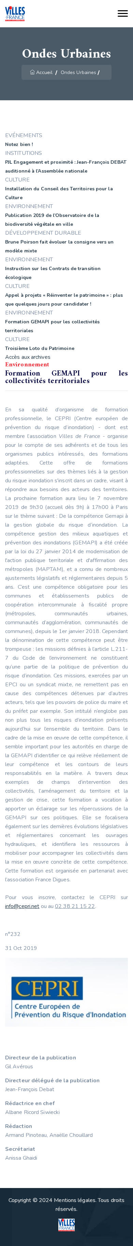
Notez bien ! (19, 144)
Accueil (44, 72)
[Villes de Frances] (15, 13)
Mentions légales (74, 1200)
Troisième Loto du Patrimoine (39, 348)
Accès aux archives (27, 357)
